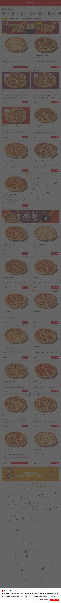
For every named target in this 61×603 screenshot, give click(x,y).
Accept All (54, 599)
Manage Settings (42, 599)
